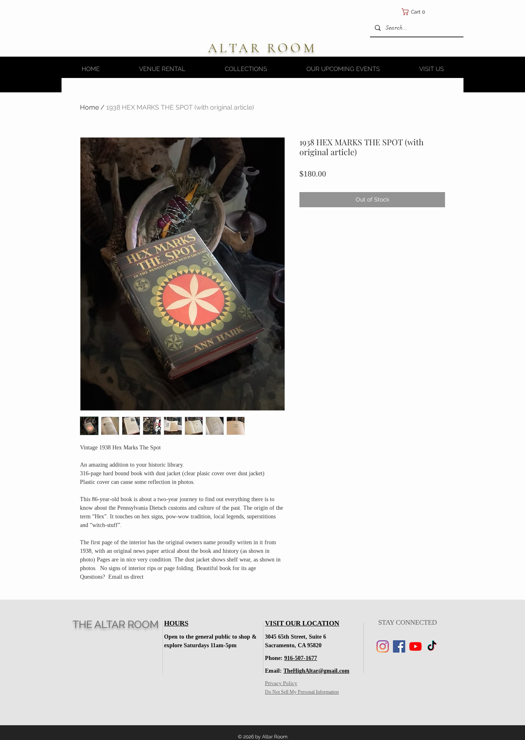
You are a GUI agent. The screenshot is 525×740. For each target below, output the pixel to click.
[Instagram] (383, 646)
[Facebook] (399, 646)
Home (89, 107)
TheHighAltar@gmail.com (316, 671)
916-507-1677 (300, 658)
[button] (453, 11)
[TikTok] (432, 646)
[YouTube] (415, 646)
